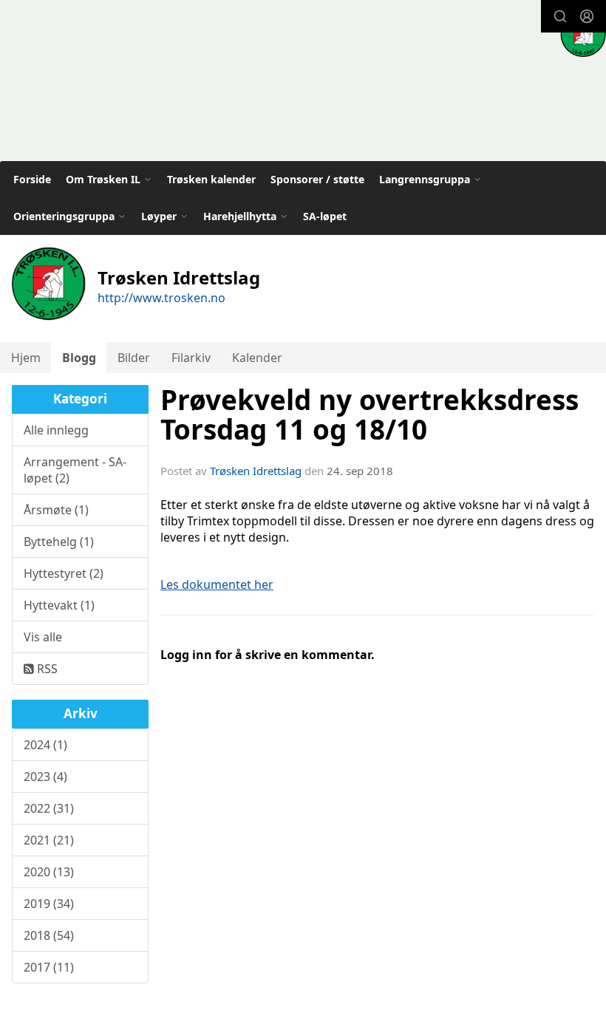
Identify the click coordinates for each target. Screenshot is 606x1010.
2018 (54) (49, 935)
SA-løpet (325, 216)
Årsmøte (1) (56, 510)
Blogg (79, 357)
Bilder (134, 357)
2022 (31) (49, 808)
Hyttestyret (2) (63, 573)
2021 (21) (49, 840)
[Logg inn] (586, 16)
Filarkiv (191, 357)
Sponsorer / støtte (317, 179)
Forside (32, 179)
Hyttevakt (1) (59, 605)
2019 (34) (49, 903)
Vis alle (43, 637)
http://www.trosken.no (161, 298)
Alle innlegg (56, 430)
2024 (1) (45, 745)
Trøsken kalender (211, 179)
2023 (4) (45, 776)
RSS (46, 669)
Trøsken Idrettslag (256, 470)
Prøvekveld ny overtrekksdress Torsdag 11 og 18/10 (369, 414)
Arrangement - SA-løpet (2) (75, 470)
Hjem (26, 357)
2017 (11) (49, 967)
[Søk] (560, 16)
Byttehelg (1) (59, 541)
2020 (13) (49, 872)
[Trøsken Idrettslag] (583, 34)
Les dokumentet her (216, 584)
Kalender (257, 357)
